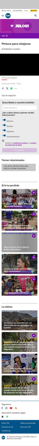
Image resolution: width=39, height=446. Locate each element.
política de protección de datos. (20, 144)
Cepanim (27, 10)
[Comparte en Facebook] (3, 88)
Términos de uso (7, 427)
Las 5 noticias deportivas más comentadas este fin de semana (19, 369)
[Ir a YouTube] (11, 408)
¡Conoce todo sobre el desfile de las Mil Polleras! (18, 205)
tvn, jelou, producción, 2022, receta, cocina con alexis (16, 167)
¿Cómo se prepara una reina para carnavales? (17, 270)
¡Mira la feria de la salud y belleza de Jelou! (16, 248)
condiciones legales (20, 143)
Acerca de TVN (25, 427)
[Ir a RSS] (16, 408)
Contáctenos (6, 431)
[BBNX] (3, 437)
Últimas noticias (6, 10)
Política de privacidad (27, 423)
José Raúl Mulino (17, 10)
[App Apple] (3, 416)
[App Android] (7, 416)
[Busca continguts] (35, 15)
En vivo (34, 10)
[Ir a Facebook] (3, 408)
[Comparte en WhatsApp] (11, 88)
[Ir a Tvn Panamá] (18, 15)
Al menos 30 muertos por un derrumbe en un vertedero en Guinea (18, 325)
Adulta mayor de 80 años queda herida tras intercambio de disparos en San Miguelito (18, 390)
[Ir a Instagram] (6, 408)
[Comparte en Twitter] (7, 88)
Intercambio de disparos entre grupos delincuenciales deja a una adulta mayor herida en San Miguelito (19, 345)
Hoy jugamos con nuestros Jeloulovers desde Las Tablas (18, 226)
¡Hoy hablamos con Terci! (16, 293)
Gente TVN (5, 423)
